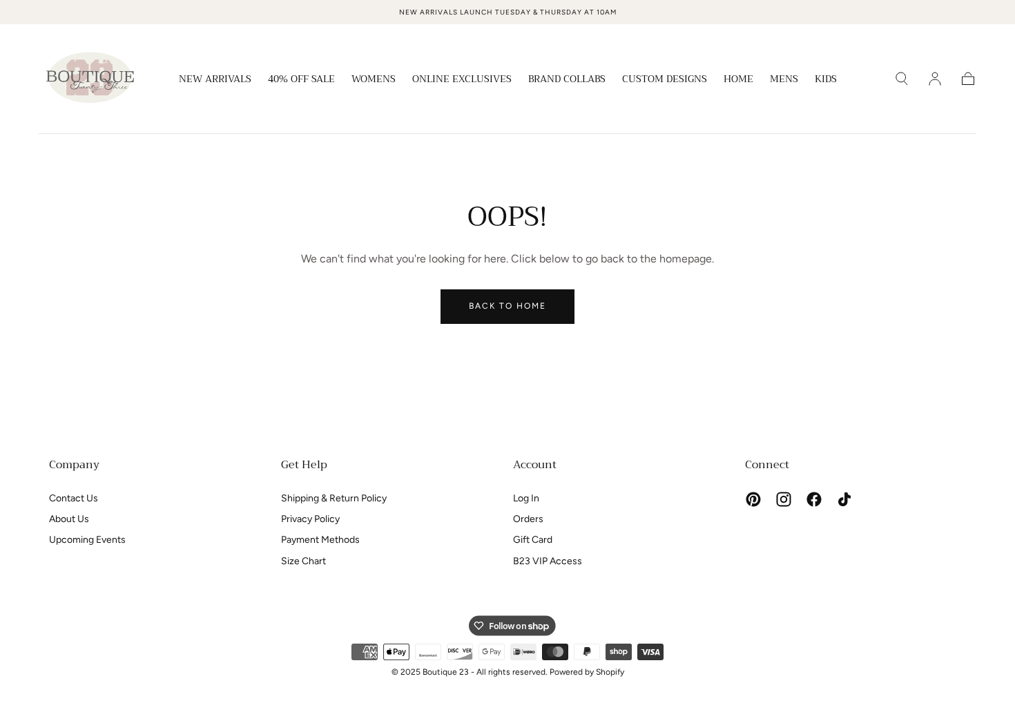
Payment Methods (320, 540)
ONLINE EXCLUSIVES (462, 80)
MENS (784, 80)
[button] (901, 78)
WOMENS (373, 80)
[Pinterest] (753, 499)
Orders (528, 519)
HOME (738, 80)
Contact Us (73, 498)
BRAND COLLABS (567, 80)
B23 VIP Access (547, 561)
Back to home (507, 306)
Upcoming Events (87, 540)
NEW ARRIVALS (215, 80)
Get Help (304, 464)
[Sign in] (935, 78)
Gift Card (532, 540)
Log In (526, 498)
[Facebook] (814, 499)
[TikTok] (844, 499)
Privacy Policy (310, 519)
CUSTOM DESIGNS (664, 80)
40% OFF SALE (301, 80)
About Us (69, 519)
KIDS (826, 80)
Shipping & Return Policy (334, 498)
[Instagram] (783, 499)
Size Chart (303, 561)
